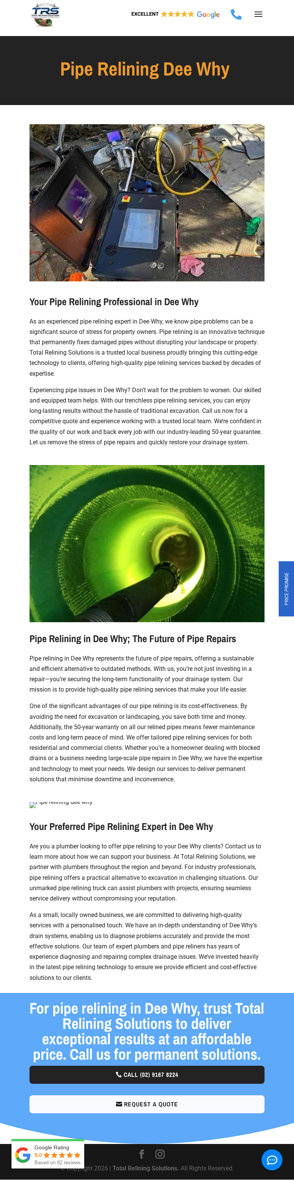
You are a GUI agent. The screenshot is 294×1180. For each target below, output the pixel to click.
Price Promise (286, 588)
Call (151, 1074)
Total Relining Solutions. (147, 1168)
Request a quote (151, 1104)
